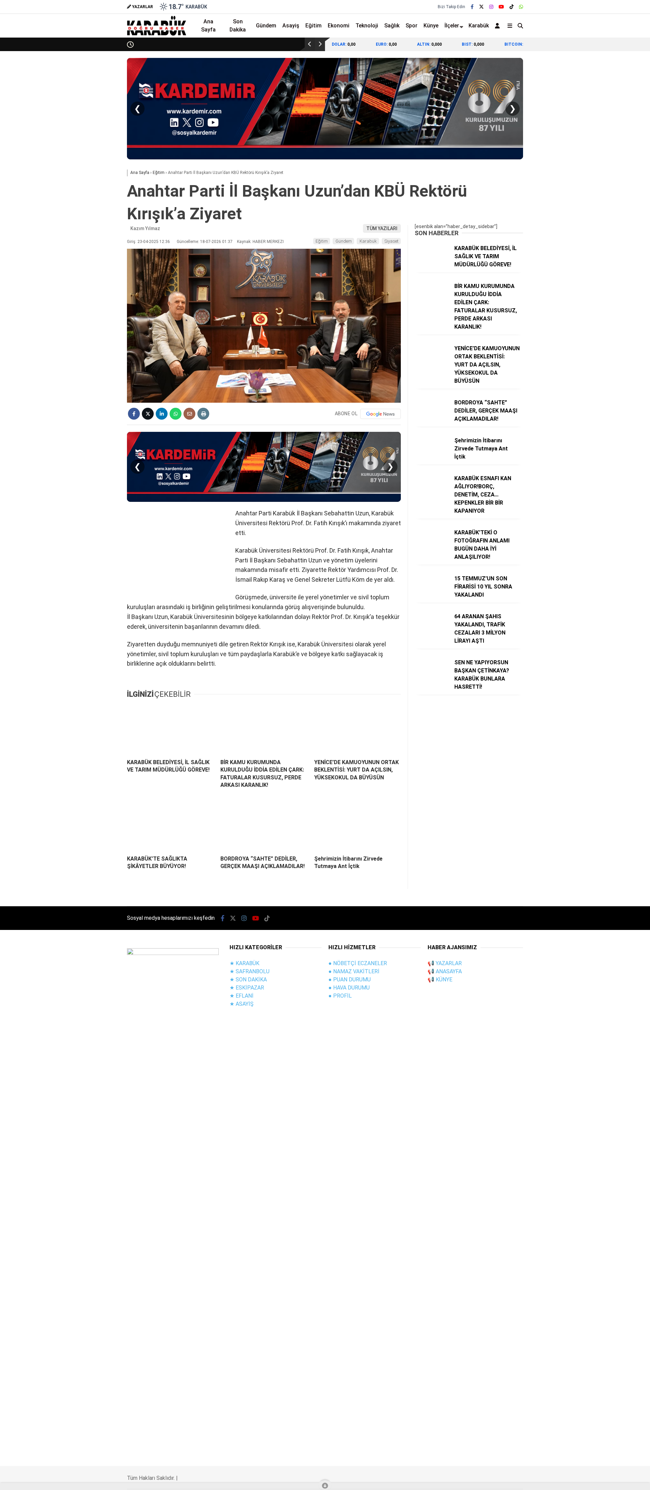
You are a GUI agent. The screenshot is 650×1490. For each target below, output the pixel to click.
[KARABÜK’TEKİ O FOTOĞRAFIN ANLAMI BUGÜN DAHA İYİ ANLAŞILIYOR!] (432, 546)
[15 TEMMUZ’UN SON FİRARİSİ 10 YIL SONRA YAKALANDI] (432, 592)
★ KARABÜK (244, 963)
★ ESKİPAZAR (247, 987)
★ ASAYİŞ (242, 1004)
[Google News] (380, 414)
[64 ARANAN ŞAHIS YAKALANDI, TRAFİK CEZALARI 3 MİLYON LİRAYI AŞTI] (432, 630)
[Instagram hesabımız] (491, 6)
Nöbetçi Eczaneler (599, 278)
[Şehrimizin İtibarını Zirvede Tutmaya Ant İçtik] (357, 825)
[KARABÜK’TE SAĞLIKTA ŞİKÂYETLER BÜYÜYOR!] (170, 825)
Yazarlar (587, 80)
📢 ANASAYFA (445, 971)
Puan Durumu (593, 320)
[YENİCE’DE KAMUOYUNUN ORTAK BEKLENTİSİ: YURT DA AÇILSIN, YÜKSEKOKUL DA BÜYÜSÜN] (357, 729)
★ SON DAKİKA (248, 979)
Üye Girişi (587, 108)
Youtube (611, 450)
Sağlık (578, 237)
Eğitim (313, 25)
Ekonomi (581, 183)
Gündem (581, 169)
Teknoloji (582, 250)
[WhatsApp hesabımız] (521, 6)
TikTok (610, 469)
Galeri (585, 51)
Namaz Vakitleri (597, 306)
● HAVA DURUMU (349, 987)
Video (583, 66)
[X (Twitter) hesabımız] (607, 412)
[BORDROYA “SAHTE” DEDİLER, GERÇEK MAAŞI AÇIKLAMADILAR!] (263, 825)
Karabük (479, 25)
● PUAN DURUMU (349, 979)
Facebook (609, 393)
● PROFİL (340, 996)
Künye (431, 25)
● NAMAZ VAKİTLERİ (354, 971)
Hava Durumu (591, 292)
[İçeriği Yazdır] (203, 414)
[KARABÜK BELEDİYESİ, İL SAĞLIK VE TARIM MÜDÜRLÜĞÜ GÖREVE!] (170, 729)
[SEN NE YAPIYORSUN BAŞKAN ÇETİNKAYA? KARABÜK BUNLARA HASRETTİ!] (432, 676)
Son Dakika (238, 25)
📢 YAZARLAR (445, 963)
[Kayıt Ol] (498, 26)
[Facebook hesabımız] (472, 6)
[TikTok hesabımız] (512, 6)
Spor (577, 210)
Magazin (581, 223)
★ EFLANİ (242, 996)
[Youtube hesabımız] (501, 6)
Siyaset (391, 241)
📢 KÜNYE (440, 979)
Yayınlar (586, 137)
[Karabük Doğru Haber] (156, 34)
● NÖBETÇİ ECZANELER (357, 963)
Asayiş (290, 25)
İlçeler (452, 25)
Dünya (579, 196)
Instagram (610, 431)
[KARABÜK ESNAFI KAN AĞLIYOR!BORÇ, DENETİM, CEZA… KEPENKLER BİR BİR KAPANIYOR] (432, 492)
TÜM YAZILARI (381, 228)
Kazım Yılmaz (145, 228)
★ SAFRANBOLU (249, 971)
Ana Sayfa (590, 37)
